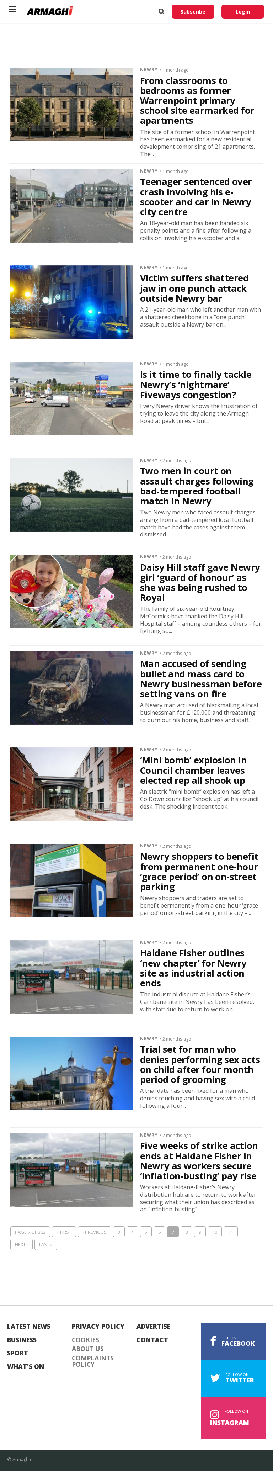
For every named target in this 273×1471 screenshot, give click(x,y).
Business (22, 1340)
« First (64, 1232)
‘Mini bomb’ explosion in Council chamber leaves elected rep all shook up (193, 770)
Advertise (153, 1326)
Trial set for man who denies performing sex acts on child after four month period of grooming (200, 1064)
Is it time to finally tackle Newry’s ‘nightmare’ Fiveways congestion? (196, 385)
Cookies (85, 1340)
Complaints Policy (93, 1361)
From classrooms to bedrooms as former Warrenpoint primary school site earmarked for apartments (197, 101)
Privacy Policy (98, 1326)
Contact (152, 1340)
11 (230, 1232)
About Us (88, 1349)
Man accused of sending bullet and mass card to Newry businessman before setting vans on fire (201, 679)
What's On (25, 1367)
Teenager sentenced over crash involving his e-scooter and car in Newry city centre (196, 197)
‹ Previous (94, 1232)
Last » (46, 1244)
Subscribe (193, 11)
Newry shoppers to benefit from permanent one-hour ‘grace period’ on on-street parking (199, 872)
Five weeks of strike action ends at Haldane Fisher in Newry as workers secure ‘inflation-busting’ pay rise (199, 1161)
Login (243, 11)
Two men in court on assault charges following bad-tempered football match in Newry (197, 486)
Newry (149, 70)
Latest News (28, 1326)
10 (214, 1232)
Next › (21, 1244)
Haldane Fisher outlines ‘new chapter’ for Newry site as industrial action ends (193, 968)
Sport (17, 1353)
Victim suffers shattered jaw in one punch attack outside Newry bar (194, 288)
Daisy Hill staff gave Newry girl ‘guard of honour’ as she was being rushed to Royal (200, 582)
